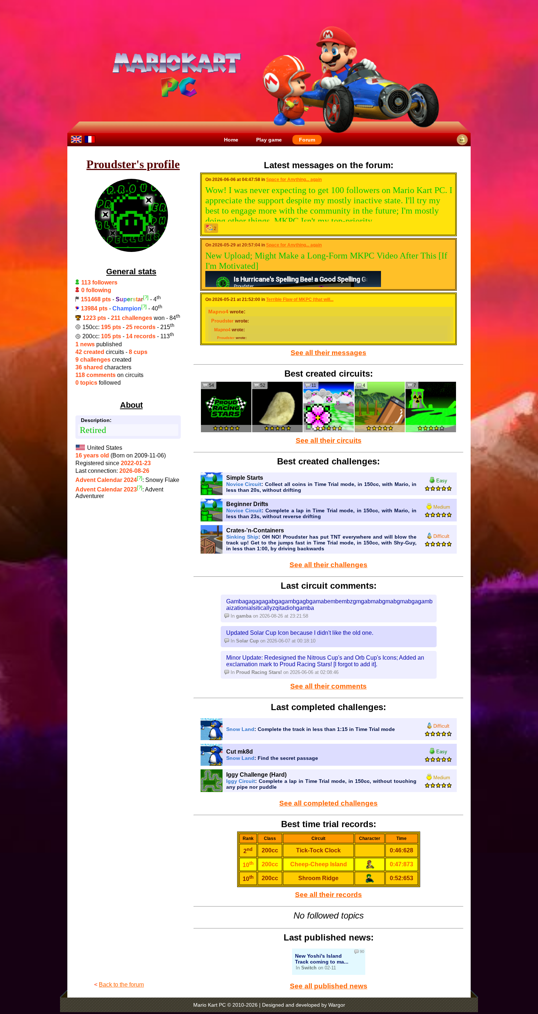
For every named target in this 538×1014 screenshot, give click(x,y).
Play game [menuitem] (269, 140)
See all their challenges (328, 565)
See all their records (328, 894)
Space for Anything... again (294, 179)
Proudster (222, 321)
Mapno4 (218, 311)
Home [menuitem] (231, 140)
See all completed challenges (328, 803)
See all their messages (328, 353)
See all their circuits (329, 440)
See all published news (328, 986)
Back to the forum (121, 984)
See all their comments (328, 686)
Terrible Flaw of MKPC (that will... (299, 299)
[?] (146, 297)
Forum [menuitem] (307, 140)
